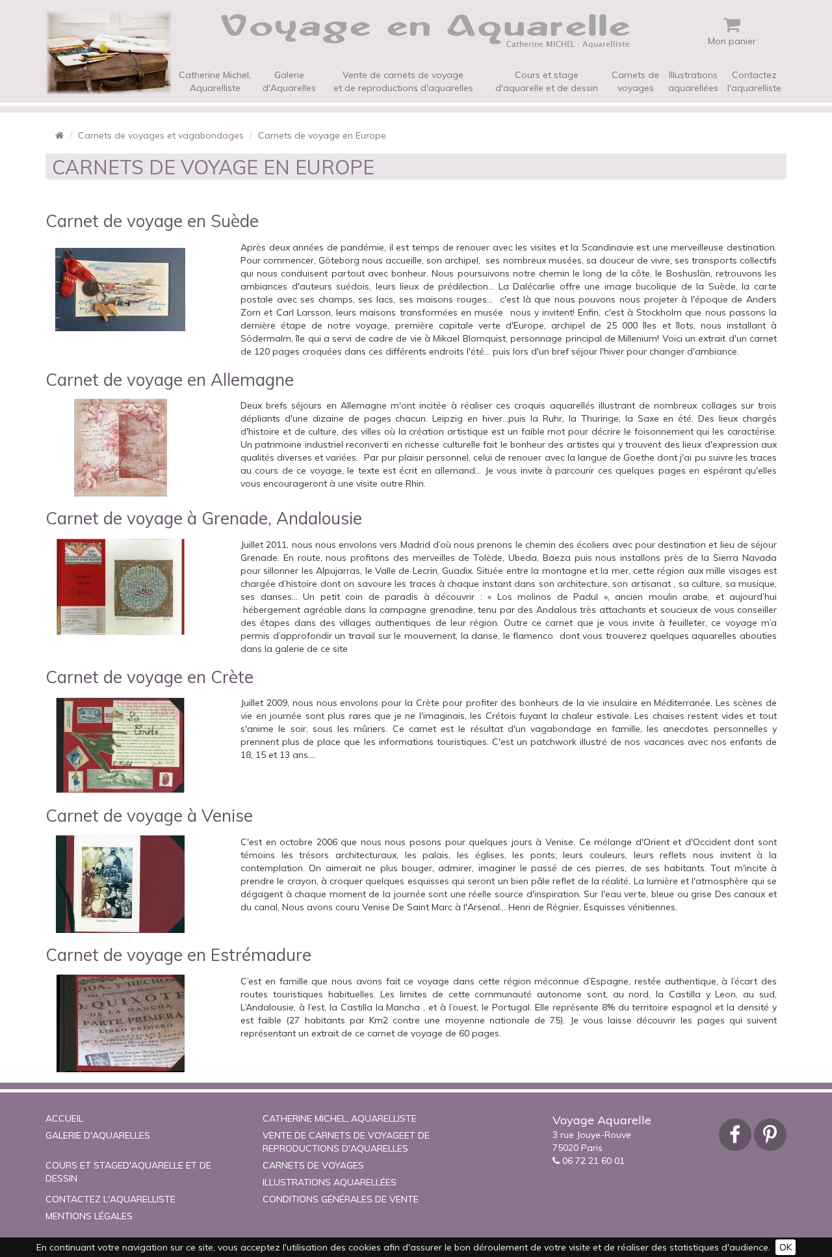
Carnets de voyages (635, 81)
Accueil (64, 1118)
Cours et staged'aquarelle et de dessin (546, 81)
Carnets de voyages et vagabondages (161, 135)
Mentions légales (89, 1216)
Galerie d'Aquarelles (289, 81)
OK (785, 1247)
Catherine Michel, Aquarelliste (215, 81)
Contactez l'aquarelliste (754, 81)
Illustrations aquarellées (693, 81)
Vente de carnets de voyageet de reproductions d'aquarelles (403, 81)
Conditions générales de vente (341, 1199)
